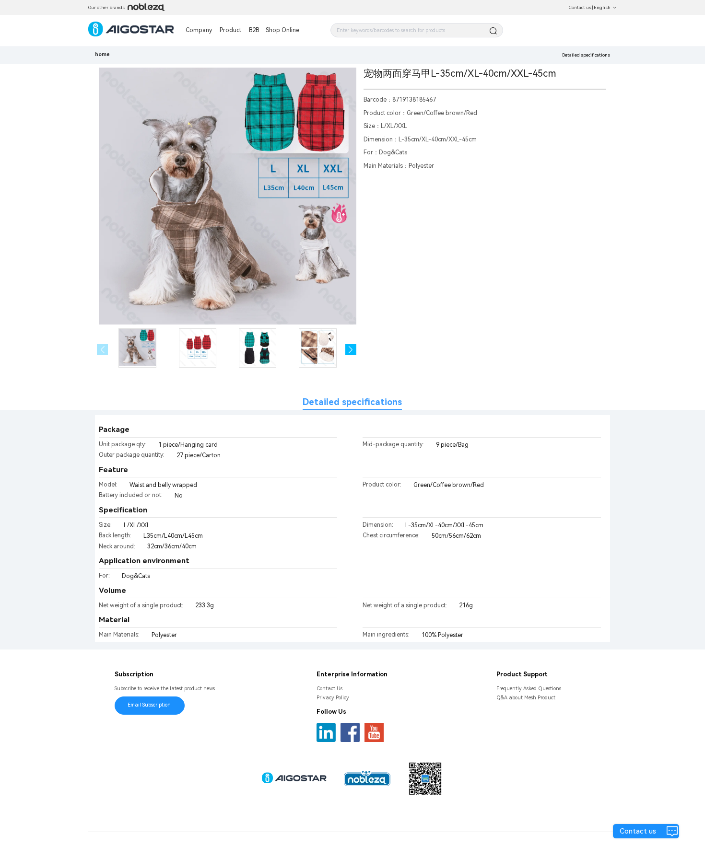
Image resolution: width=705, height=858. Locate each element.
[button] (350, 349)
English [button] (602, 7)
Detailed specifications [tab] (352, 402)
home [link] (102, 54)
